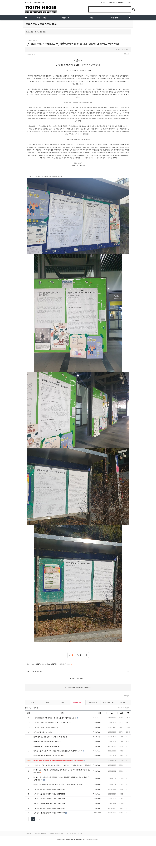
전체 (32, 702)
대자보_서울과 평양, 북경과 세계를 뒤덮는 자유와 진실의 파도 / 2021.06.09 (58, 751)
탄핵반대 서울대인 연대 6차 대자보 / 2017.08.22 (49, 789)
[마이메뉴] (130, 17)
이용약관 (28, 833)
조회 (121, 713)
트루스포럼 (41, 18)
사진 (47, 702)
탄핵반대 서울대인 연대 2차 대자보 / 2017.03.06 (49, 808)
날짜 (112, 713)
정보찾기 (121, 2)
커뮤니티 (65, 18)
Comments (36, 671)
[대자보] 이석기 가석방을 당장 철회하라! (46, 746)
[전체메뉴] (26, 17)
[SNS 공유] (86, 655)
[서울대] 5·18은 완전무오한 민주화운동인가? (48, 755)
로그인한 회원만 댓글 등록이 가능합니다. (78, 687)
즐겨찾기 (28, 2)
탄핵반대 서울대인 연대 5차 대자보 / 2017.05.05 (49, 794)
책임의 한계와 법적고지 (74, 833)
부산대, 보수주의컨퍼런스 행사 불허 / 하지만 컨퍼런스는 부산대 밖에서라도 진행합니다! (62, 765)
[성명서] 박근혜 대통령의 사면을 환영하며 (47, 741)
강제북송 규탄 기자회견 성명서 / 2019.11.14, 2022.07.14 (52, 722)
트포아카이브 (93, 702)
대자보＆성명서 (78, 702)
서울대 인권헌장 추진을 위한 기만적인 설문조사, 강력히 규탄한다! (55, 718)
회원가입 (112, 2)
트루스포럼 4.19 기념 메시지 (43, 732)
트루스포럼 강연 (108, 702)
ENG (129, 2)
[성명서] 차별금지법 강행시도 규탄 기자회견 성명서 (50, 737)
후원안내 (114, 18)
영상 (62, 702)
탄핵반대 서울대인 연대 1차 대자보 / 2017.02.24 (49, 813)
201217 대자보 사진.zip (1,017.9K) (53, 664)
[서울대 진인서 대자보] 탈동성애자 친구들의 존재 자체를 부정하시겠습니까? (58, 784)
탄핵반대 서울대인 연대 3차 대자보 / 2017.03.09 (49, 803)
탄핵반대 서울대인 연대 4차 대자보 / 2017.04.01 (49, 799)
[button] (126, 54)
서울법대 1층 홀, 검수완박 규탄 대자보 (46, 727)
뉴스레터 (123, 702)
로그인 (103, 2)
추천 (128, 713)
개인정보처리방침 (40, 833)
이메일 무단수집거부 (56, 833)
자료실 (90, 18)
